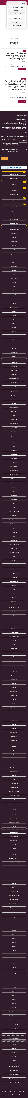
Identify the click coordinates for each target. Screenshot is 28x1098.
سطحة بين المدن (14, 755)
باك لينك (14, 653)
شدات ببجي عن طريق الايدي (14, 511)
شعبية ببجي (14, 556)
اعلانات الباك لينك (14, 383)
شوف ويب (14, 250)
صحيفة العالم (14, 436)
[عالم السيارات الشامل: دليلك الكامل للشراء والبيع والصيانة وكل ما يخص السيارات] (23, 151)
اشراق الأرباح (14, 356)
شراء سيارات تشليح (14, 787)
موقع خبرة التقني (14, 278)
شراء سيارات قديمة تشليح (14, 804)
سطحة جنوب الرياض (14, 771)
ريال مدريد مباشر (14, 679)
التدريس (14, 387)
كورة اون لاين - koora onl (14, 895)
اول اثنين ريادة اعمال (14, 174)
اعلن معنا (4, 1091)
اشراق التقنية (14, 233)
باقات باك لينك (14, 374)
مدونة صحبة (14, 344)
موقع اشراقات (14, 215)
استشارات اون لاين (14, 307)
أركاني (14, 336)
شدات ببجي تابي (14, 454)
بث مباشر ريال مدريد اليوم (14, 822)
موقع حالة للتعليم (14, 423)
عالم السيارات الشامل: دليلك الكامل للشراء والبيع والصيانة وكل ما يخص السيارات (9, 150)
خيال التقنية (14, 245)
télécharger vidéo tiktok (14, 1083)
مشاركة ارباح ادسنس (14, 178)
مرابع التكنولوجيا (14, 241)
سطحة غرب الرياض (14, 767)
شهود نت (14, 332)
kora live (14, 918)
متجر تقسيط (14, 487)
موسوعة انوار (14, 352)
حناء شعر (14, 585)
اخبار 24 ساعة (14, 428)
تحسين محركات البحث (14, 194)
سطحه (14, 750)
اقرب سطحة (14, 775)
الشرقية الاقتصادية (14, 258)
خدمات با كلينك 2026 (14, 632)
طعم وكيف (14, 327)
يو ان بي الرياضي (14, 419)
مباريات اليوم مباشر (14, 671)
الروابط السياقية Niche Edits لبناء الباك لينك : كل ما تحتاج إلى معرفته (10, 144)
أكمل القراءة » (22, 69)
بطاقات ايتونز (14, 561)
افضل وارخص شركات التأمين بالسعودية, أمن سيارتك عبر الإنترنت (14, 136)
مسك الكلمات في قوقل (14, 229)
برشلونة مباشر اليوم (14, 836)
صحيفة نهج (14, 270)
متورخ (14, 286)
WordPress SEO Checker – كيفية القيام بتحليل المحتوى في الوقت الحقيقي (14, 139)
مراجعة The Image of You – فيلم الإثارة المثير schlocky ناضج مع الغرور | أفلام (15, 55)
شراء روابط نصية (14, 370)
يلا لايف (14, 826)
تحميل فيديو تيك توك (14, 1070)
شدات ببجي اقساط (14, 442)
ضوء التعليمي (14, 207)
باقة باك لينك (14, 190)
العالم (24, 51)
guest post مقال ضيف (14, 612)
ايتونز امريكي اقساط (14, 528)
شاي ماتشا (14, 597)
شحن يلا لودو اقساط (14, 470)
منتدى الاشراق (14, 395)
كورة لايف (14, 922)
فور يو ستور (14, 503)
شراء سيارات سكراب (14, 783)
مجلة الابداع (14, 299)
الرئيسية (15, 38)
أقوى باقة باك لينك (14, 628)
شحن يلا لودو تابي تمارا (14, 520)
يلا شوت (14, 663)
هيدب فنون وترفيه (14, 432)
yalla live (14, 848)
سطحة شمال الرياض (14, 763)
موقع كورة (14, 973)
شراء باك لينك (14, 362)
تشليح (14, 779)
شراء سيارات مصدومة (14, 800)
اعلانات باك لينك (14, 648)
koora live (14, 875)
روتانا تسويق (14, 295)
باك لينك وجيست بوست (14, 407)
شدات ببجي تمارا (14, 446)
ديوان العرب (14, 640)
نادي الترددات (14, 303)
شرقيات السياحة (14, 348)
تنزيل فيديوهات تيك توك (14, 1075)
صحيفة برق (14, 211)
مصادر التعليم (14, 411)
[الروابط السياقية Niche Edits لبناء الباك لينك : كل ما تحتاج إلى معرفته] (23, 145)
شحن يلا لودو (14, 548)
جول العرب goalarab (14, 818)
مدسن (14, 291)
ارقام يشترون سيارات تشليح (14, 796)
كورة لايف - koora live (14, 1012)
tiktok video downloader (14, 1079)
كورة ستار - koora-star (14, 858)
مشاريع (14, 644)
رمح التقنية (14, 319)
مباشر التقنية (14, 340)
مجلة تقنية (14, 415)
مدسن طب (14, 403)
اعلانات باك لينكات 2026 (14, 1038)
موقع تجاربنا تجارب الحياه (14, 636)
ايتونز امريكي (14, 462)
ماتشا (14, 593)
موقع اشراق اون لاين (14, 219)
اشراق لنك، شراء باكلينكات (14, 378)
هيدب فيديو (14, 315)
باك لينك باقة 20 (14, 620)
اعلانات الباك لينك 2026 (14, 399)
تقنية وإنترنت (23, 79)
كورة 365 (14, 810)
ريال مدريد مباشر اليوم (14, 832)
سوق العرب (14, 616)
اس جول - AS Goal (14, 908)
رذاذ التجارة (14, 323)
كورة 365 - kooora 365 (14, 904)
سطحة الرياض (14, 746)
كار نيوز (14, 274)
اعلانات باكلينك (14, 657)
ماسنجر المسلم (14, 201)
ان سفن (14, 237)
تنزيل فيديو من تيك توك (14, 1066)
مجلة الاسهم (14, 254)
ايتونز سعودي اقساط (14, 466)
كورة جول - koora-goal (14, 863)
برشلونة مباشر (14, 675)
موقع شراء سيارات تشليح (14, 791)
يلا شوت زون (14, 1052)
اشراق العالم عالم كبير (14, 391)
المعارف (14, 311)
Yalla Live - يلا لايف (14, 891)
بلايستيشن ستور (14, 565)
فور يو (14, 536)
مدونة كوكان (14, 266)
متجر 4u (14, 507)
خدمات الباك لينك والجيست (14, 607)
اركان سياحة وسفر (14, 223)
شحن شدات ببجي (14, 540)
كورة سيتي (14, 814)
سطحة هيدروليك (14, 759)
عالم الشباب (14, 184)
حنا (14, 589)
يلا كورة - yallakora (14, 899)
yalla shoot (14, 667)
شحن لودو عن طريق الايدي (14, 552)
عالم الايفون (14, 262)
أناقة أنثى (14, 282)
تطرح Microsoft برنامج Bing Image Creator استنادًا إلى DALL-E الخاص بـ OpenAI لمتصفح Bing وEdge (15, 85)
